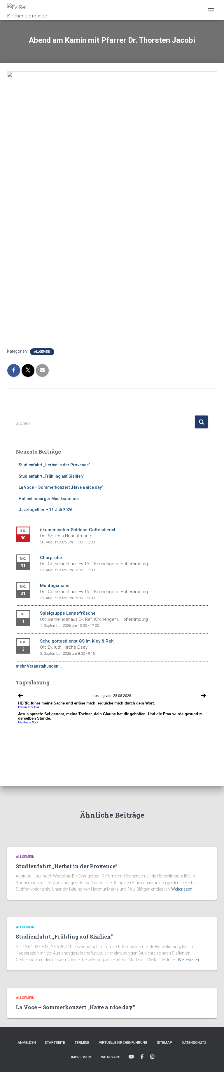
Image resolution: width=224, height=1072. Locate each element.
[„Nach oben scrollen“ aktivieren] (212, 1060)
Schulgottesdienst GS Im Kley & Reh (77, 641)
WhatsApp (110, 1057)
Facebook (142, 1057)
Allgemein (42, 351)
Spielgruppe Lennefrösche (68, 613)
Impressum (81, 1057)
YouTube (131, 1057)
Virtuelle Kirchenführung (123, 1043)
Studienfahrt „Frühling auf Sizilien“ (51, 476)
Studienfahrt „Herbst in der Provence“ (54, 465)
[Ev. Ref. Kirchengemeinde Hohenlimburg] (38, 10)
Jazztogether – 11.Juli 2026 (45, 509)
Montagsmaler (55, 585)
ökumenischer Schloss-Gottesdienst (78, 529)
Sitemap (164, 1043)
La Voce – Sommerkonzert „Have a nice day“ (61, 487)
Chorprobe (51, 557)
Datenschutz (194, 1043)
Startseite (55, 1043)
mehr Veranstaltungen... (39, 666)
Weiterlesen (181, 889)
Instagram (152, 1057)
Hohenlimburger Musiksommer (49, 498)
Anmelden (27, 1043)
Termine (82, 1043)
